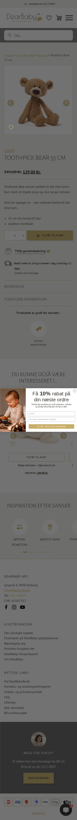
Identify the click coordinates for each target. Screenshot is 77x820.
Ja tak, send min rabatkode (51, 426)
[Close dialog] (74, 390)
